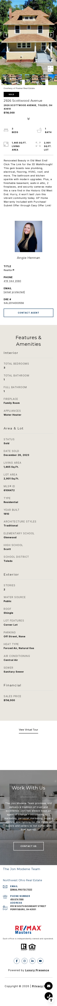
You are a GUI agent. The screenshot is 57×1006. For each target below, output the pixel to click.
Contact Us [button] (28, 846)
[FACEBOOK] (17, 961)
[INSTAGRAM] (24, 961)
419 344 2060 (12, 281)
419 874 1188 (17, 899)
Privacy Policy (42, 986)
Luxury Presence (37, 970)
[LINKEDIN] (32, 961)
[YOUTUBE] (40, 961)
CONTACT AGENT (28, 312)
